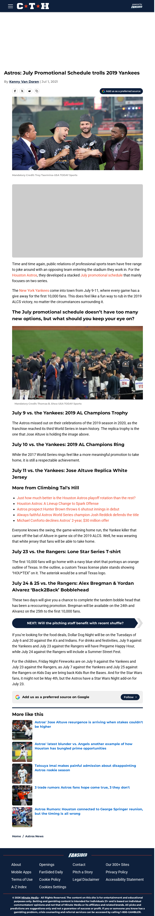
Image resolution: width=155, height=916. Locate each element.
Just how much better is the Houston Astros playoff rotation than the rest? (76, 498)
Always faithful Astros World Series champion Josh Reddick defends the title (78, 515)
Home (16, 836)
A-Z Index (19, 887)
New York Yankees (34, 290)
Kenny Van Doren (24, 82)
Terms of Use (22, 879)
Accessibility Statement (125, 879)
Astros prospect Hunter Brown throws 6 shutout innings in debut (68, 509)
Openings (46, 864)
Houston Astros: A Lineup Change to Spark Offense (58, 503)
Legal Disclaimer (86, 879)
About (16, 864)
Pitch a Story (83, 872)
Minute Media (30, 897)
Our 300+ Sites (117, 864)
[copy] (37, 91)
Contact (79, 864)
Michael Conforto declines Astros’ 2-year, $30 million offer (63, 520)
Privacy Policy (117, 872)
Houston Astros (24, 275)
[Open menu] (10, 6)
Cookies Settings (52, 887)
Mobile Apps (21, 872)
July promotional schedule (102, 275)
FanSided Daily (51, 872)
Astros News (34, 836)
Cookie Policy (50, 879)
